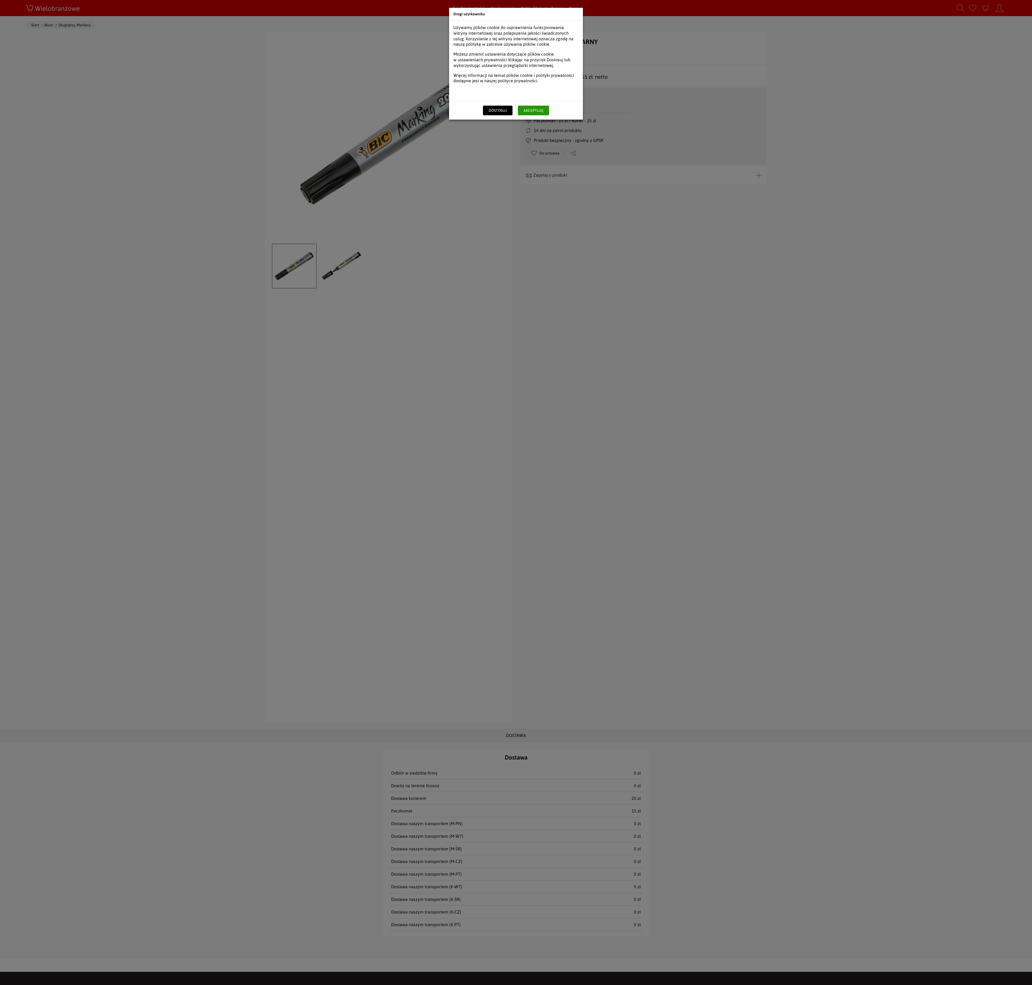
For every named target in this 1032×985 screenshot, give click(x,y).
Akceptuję (533, 110)
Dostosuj (498, 110)
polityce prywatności (517, 80)
